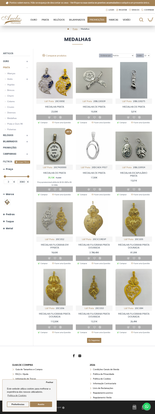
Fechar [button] (49, 382)
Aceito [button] (41, 404)
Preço (9, 169)
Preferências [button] (18, 404)
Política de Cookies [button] (16, 395)
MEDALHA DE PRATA (94, 106)
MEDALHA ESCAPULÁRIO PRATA (133, 174)
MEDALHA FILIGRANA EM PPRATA (54, 246)
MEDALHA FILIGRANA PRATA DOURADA (94, 246)
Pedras (10, 214)
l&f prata (49, 101)
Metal (9, 228)
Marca (10, 194)
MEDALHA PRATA (54, 106)
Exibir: (139, 55)
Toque (10, 221)
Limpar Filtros (23, 162)
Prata (75, 29)
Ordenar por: (106, 55)
